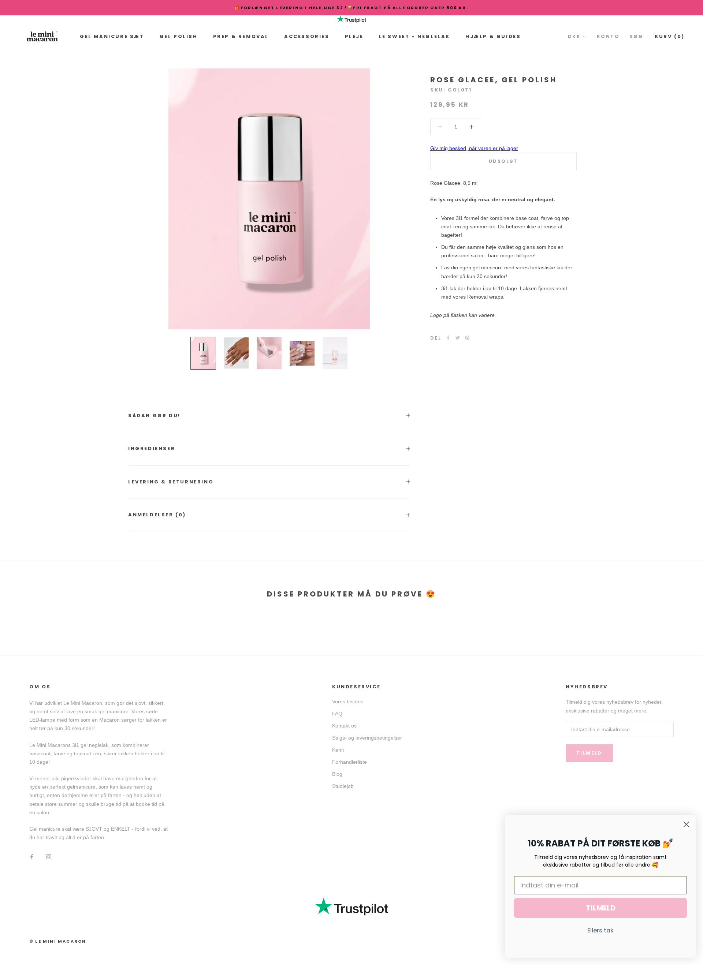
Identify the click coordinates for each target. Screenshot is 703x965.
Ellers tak (600, 930)
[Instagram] (48, 856)
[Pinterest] (467, 338)
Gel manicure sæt (112, 36)
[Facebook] (448, 338)
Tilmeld (589, 753)
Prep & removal (241, 36)
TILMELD (600, 908)
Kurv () (670, 36)
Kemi (338, 750)
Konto (608, 36)
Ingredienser (151, 448)
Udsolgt (503, 161)
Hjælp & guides (493, 36)
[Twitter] (457, 338)
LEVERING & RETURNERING (170, 481)
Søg (636, 36)
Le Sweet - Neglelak (414, 36)
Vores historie (348, 701)
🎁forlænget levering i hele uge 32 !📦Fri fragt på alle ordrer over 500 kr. (351, 8)
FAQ (337, 714)
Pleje (354, 36)
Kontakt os (344, 726)
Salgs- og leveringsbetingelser (367, 738)
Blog (337, 774)
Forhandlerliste (349, 762)
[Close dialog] (686, 824)
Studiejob (343, 786)
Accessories (307, 36)
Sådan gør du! (154, 415)
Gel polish (179, 36)
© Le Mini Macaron (57, 941)
